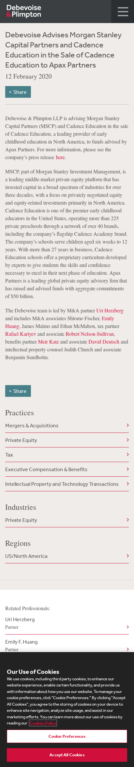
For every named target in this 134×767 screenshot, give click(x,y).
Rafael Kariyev (20, 333)
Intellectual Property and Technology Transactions (62, 484)
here (60, 157)
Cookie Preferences (67, 736)
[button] (122, 11)
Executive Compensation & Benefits (46, 469)
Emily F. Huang (21, 645)
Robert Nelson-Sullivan (90, 333)
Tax (9, 454)
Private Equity (21, 440)
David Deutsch (103, 341)
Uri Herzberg (110, 310)
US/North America (26, 556)
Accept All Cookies (66, 755)
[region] (67, 709)
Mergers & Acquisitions (32, 425)
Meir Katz (48, 341)
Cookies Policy (43, 723)
